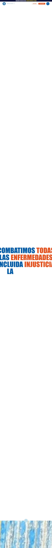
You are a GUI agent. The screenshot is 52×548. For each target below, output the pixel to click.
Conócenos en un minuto (10, 3)
